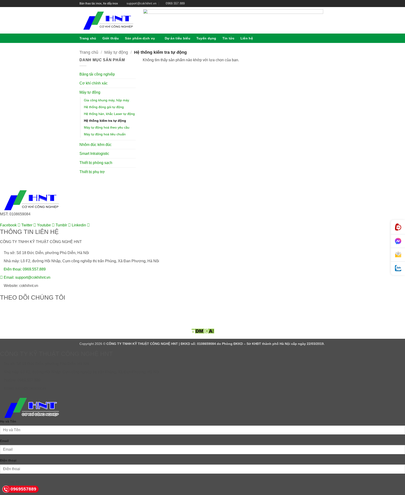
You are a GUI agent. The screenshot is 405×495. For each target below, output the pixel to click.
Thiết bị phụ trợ (92, 172)
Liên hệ (246, 38)
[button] (324, 38)
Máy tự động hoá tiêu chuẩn (105, 134)
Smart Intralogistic (94, 154)
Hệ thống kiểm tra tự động (105, 120)
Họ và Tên (8, 421)
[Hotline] (398, 227)
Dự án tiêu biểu (177, 38)
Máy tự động (116, 52)
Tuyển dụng (206, 38)
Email (4, 441)
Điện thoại (8, 460)
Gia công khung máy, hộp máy (106, 100)
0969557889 (23, 489)
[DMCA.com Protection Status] (202, 331)
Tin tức (228, 38)
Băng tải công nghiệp (97, 74)
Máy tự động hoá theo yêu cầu (106, 127)
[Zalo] (398, 268)
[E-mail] (398, 255)
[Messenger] (398, 241)
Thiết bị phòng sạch (95, 163)
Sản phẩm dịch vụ (140, 38)
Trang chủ (87, 38)
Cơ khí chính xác (93, 83)
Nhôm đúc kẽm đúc (95, 145)
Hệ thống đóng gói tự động (104, 107)
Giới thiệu (110, 38)
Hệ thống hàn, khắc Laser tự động (109, 114)
